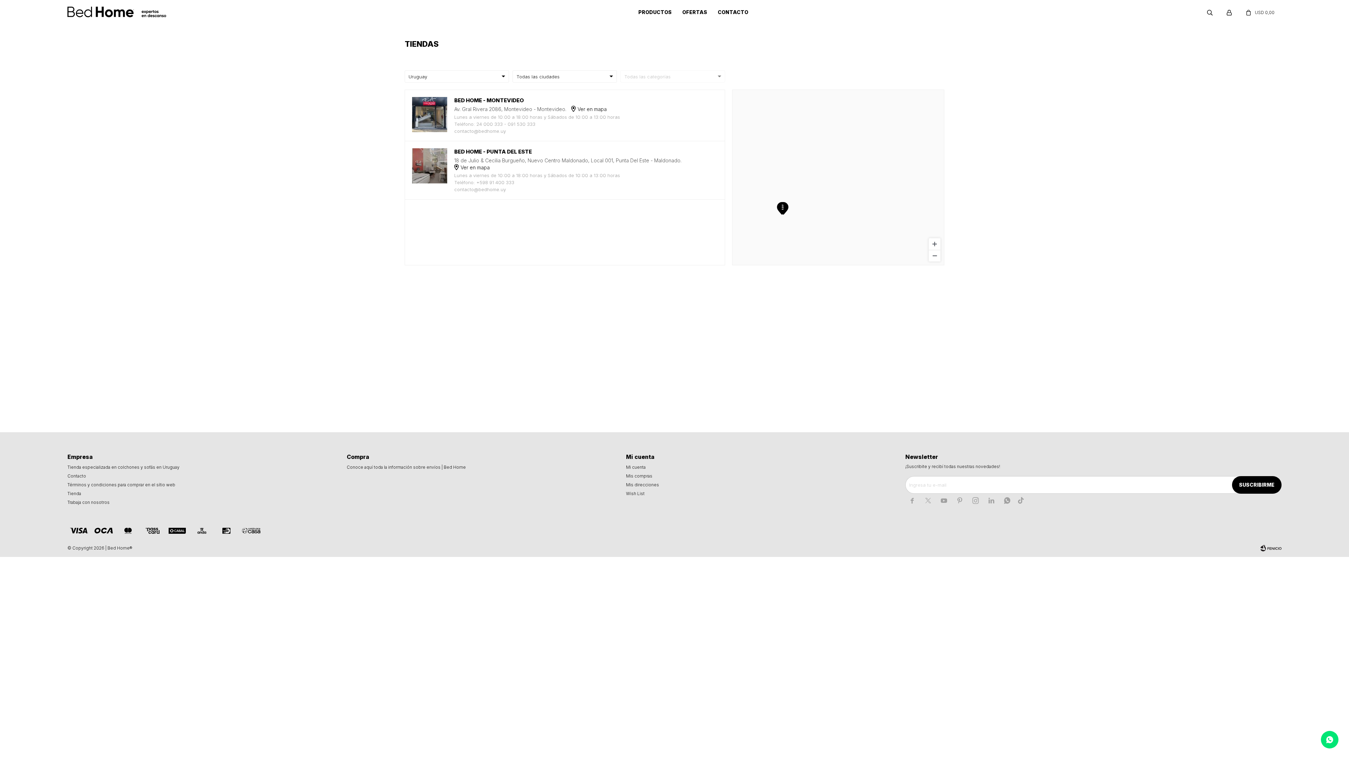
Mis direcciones (642, 484)
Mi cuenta (636, 467)
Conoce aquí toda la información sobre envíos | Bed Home (406, 467)
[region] (838, 177)
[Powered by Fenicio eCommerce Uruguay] (1271, 548)
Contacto (733, 12)
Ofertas (694, 12)
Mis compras (639, 476)
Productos (655, 12)
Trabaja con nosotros (88, 502)
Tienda (74, 493)
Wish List (635, 493)
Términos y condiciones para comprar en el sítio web (121, 484)
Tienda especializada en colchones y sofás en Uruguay (123, 467)
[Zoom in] (934, 244)
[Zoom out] (934, 255)
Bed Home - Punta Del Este (493, 151)
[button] (1210, 12)
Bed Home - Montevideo (489, 100)
